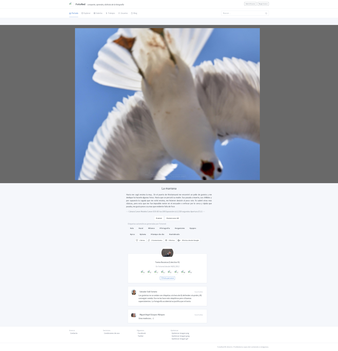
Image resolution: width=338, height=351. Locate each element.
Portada (75, 13)
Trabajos (111, 13)
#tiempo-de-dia (157, 234)
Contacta (73, 333)
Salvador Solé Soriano (148, 291)
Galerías (99, 13)
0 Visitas (171, 240)
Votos (142, 240)
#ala (132, 228)
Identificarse (250, 4)
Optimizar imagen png (180, 333)
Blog (135, 13)
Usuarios (124, 13)
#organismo (180, 228)
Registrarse (263, 4)
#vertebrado (174, 234)
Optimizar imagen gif (180, 339)
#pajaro (193, 228)
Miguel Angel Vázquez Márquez (152, 314)
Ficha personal (168, 278)
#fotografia (165, 228)
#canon (159, 218)
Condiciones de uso (112, 333)
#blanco (151, 228)
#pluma (143, 234)
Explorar (87, 13)
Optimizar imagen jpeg (181, 336)
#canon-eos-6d (172, 218)
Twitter (141, 336)
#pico (132, 234)
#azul (141, 228)
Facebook (142, 333)
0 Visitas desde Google (190, 240)
